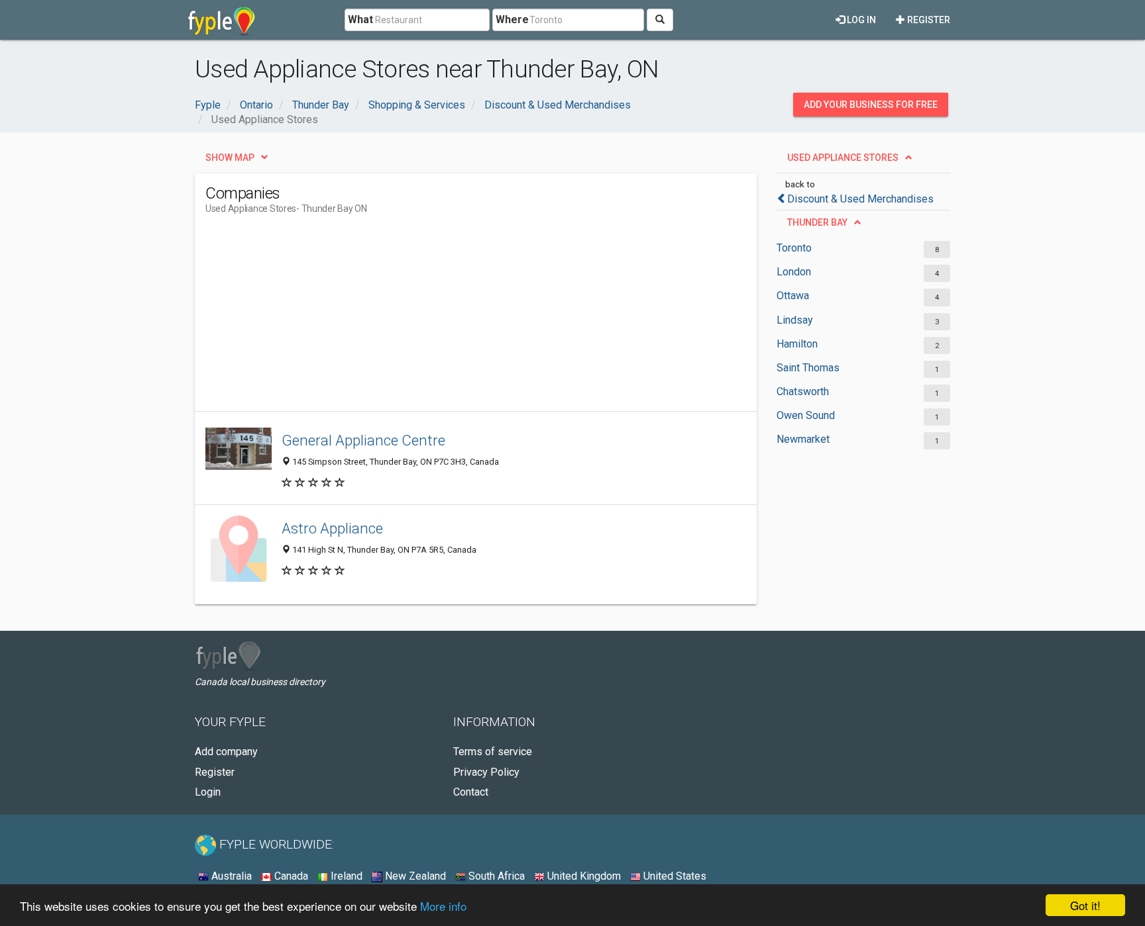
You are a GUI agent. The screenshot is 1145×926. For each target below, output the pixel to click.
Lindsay (795, 320)
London (794, 271)
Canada (290, 876)
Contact (470, 792)
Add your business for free (871, 104)
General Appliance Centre (363, 440)
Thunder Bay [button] (817, 222)
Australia (230, 876)
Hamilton (797, 344)
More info (443, 906)
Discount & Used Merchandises (860, 199)
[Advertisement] (446, 318)
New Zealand (414, 876)
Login (208, 792)
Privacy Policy (486, 772)
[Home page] (221, 19)
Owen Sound (806, 415)
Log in (860, 20)
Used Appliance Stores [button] (843, 157)
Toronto (794, 248)
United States (673, 876)
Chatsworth (803, 391)
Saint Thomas (808, 367)
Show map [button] (229, 157)
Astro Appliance (332, 528)
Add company (226, 751)
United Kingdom (583, 876)
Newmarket (803, 439)
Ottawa (793, 295)
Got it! (1085, 905)
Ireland (345, 876)
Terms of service (492, 751)
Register (927, 20)
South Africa (495, 876)
